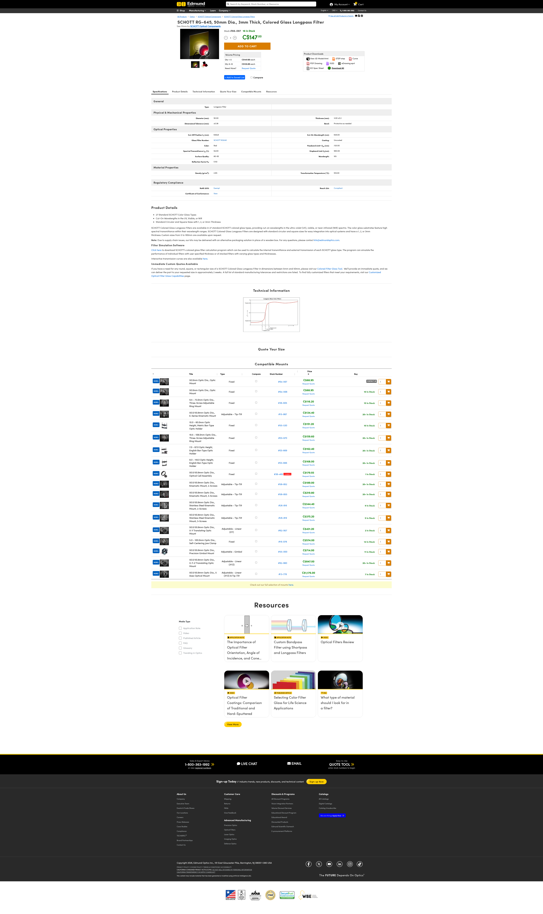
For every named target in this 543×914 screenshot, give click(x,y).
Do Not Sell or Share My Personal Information (232, 870)
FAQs (226, 808)
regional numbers (203, 767)
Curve (355, 58)
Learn (213, 10)
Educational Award (279, 817)
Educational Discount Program (284, 812)
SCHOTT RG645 (220, 140)
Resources (271, 91)
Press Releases (183, 822)
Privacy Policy (183, 867)
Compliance (182, 831)
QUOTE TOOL (339, 764)
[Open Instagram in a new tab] (350, 865)
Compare (258, 77)
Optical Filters (229, 829)
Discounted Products (280, 822)
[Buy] (388, 381)
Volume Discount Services (282, 808)
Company (224, 10)
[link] (360, 2)
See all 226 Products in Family (342, 16)
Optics (192, 16)
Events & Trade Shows (185, 808)
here (205, 258)
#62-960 (282, 562)
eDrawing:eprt (348, 63)
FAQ (185, 642)
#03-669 (282, 450)
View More (233, 724)
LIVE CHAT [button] (249, 764)
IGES (331, 63)
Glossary (187, 647)
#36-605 (282, 402)
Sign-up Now (317, 781)
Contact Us (362, 10)
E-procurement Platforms (282, 831)
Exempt (217, 188)
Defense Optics (230, 843)
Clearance (287, 474)
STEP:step (340, 58)
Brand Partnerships (185, 840)
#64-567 (282, 381)
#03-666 (282, 462)
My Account (340, 4)
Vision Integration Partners (282, 803)
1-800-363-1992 (348, 10)
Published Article (192, 638)
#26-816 (282, 505)
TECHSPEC (182, 835)
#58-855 (282, 494)
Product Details (180, 91)
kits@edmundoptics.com (326, 240)
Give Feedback (230, 812)
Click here (156, 249)
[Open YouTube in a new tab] (329, 865)
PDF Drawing (316, 63)
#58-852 (282, 484)
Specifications (160, 91)
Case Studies (182, 826)
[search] (271, 4)
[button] (349, 10)
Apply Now (331, 815)
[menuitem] (184, 10)
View (215, 193)
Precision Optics (230, 825)
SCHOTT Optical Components (209, 16)
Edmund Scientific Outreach (283, 826)
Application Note (191, 628)
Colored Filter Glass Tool (329, 268)
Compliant (338, 188)
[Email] (356, 15)
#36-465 (278, 474)
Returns (227, 803)
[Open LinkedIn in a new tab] (339, 865)
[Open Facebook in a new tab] (308, 865)
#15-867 (282, 414)
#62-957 (282, 530)
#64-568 (282, 391)
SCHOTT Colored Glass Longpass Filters (239, 16)
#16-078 (282, 541)
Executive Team (183, 803)
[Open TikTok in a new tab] (360, 865)
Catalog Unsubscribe (327, 808)
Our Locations (182, 812)
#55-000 (282, 551)
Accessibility (226, 867)
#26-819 (282, 517)
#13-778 (283, 574)
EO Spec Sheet (317, 68)
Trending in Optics (192, 652)
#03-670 (282, 437)
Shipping (227, 799)
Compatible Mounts (251, 91)
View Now (246, 649)
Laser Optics (229, 834)
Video (186, 633)
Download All (338, 68)
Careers (180, 817)
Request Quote (249, 68)
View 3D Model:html (319, 58)
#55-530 (282, 425)
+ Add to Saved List (234, 77)
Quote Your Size (228, 91)
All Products (182, 16)
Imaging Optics (230, 839)
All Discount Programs (280, 799)
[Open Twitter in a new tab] (319, 865)
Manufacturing (196, 10)
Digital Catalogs (325, 803)
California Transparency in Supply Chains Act (196, 872)
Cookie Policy (196, 867)
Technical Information (204, 91)
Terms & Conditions (211, 867)
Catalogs (324, 799)
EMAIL (296, 763)
